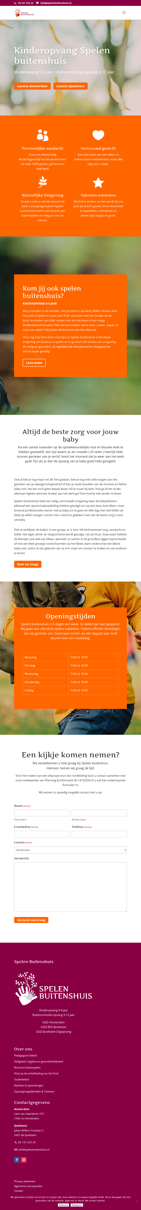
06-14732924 (82, 780)
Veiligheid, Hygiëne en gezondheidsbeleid (38, 1061)
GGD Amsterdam (53, 1022)
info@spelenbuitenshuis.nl (33, 1149)
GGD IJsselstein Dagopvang (53, 1031)
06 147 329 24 (27, 1142)
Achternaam (79, 819)
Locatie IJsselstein (70, 86)
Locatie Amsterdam (32, 86)
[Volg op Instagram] (23, 1160)
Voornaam (20, 819)
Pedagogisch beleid (25, 1055)
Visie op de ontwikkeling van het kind (36, 1073)
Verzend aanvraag (31, 920)
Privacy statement (24, 1181)
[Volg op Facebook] (17, 1160)
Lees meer (34, 363)
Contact (18, 1190)
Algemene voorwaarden (28, 1186)
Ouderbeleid (21, 1079)
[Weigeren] (136, 1201)
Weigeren (77, 1205)
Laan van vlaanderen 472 (29, 1113)
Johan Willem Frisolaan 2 (29, 1130)
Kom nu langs (27, 564)
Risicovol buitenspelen (27, 1067)
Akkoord (63, 1205)
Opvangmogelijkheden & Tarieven (34, 1091)
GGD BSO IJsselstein (53, 1027)
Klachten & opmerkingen (28, 1085)
